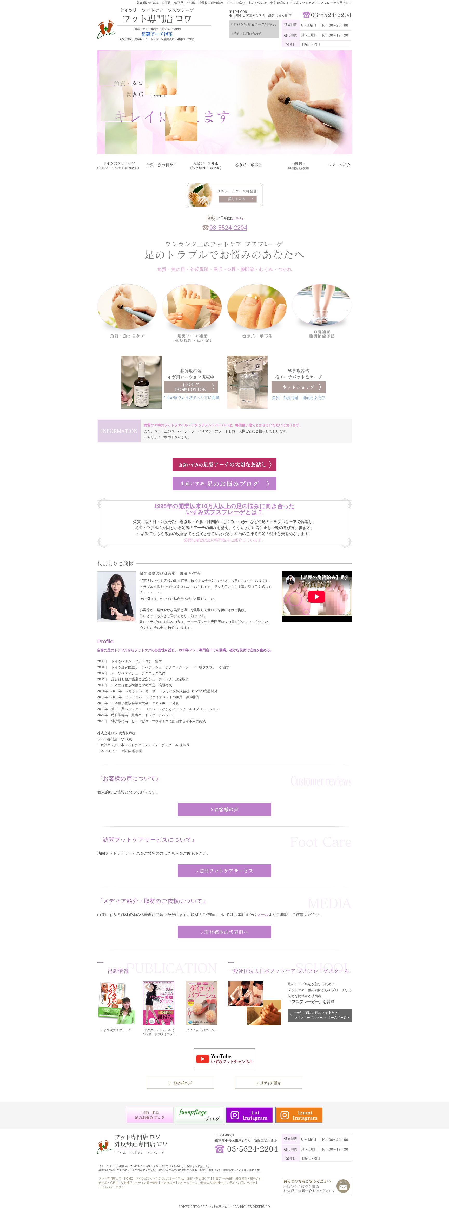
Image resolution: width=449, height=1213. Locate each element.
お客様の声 (168, 1182)
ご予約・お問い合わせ (241, 1182)
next (342, 100)
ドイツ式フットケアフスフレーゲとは (160, 1178)
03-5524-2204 (228, 228)
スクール (183, 1182)
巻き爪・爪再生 (108, 1182)
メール (263, 915)
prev (106, 100)
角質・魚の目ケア (198, 1178)
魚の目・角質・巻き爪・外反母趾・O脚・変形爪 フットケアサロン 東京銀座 (159, 26)
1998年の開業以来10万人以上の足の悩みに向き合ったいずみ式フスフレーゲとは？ (224, 509)
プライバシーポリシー (112, 1186)
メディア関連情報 (146, 1182)
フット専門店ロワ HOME (115, 1178)
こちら (237, 218)
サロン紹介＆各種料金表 (208, 1182)
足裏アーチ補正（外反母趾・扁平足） (237, 1178)
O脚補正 (126, 1182)
